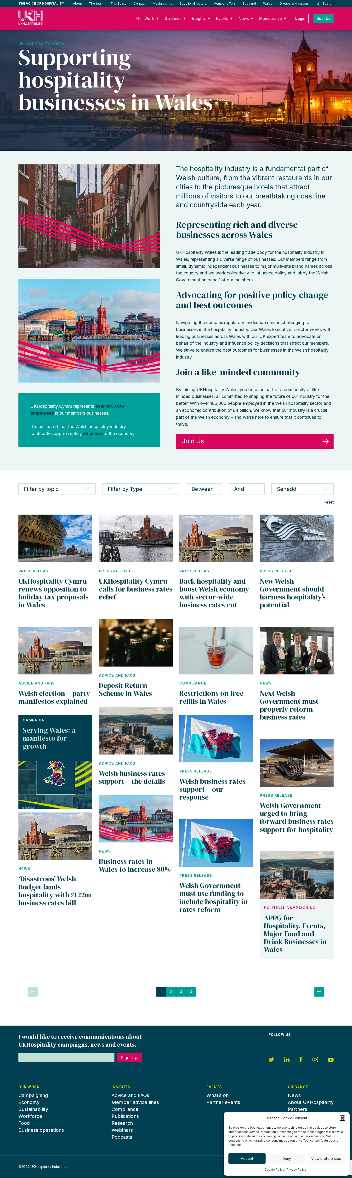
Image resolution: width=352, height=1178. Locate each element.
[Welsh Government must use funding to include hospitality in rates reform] (216, 843)
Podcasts (122, 1137)
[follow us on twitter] (271, 1060)
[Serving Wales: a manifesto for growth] (55, 785)
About (77, 3)
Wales (267, 3)
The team (96, 3)
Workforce (30, 1116)
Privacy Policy (296, 1169)
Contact (140, 3)
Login (300, 18)
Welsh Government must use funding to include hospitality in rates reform (213, 897)
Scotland (249, 3)
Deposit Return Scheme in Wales (125, 689)
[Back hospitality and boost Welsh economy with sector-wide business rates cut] (216, 538)
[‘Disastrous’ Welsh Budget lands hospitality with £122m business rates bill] (55, 836)
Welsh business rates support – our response (212, 789)
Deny (286, 1158)
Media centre (163, 3)
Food (24, 1123)
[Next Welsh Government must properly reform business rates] (297, 650)
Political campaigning (290, 908)
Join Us (323, 18)
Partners (297, 1109)
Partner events (223, 1102)
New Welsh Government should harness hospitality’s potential (293, 593)
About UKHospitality (311, 1102)
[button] (342, 1118)
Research (122, 1123)
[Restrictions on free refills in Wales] (216, 650)
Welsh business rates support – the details (132, 777)
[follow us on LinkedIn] (287, 1060)
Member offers (225, 3)
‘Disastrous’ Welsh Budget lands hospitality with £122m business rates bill (54, 890)
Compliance (192, 683)
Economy (29, 1102)
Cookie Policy (274, 1169)
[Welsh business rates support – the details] (136, 730)
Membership (270, 18)
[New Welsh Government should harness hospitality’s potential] (297, 538)
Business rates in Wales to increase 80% (135, 865)
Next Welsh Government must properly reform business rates (289, 705)
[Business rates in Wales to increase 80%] (136, 818)
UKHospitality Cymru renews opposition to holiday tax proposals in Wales (53, 593)
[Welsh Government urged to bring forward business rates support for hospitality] (297, 763)
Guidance (173, 18)
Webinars (122, 1130)
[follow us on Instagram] (315, 1060)
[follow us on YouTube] (331, 1060)
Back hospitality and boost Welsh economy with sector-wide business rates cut (214, 593)
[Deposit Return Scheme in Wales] (136, 643)
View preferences (326, 1158)
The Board (118, 3)
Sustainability (33, 1109)
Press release (34, 571)
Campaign (34, 720)
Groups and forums (294, 3)
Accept (247, 1158)
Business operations (41, 1130)
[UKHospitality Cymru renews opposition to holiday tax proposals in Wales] (55, 538)
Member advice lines (135, 1102)
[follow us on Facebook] (301, 1060)
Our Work (145, 18)
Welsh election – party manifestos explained (54, 697)
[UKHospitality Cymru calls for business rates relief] (136, 538)
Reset (329, 502)
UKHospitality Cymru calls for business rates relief (135, 589)
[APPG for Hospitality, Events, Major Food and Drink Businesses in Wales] (297, 875)
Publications (125, 1116)
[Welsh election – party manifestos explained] (55, 650)
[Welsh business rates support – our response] (216, 738)
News (243, 18)
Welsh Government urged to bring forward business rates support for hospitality (297, 817)
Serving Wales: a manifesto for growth (49, 738)
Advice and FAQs (36, 683)
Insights (199, 18)
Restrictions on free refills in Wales (211, 697)
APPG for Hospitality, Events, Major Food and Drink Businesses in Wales (295, 933)
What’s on (217, 1095)
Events (222, 18)
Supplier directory (193, 3)
